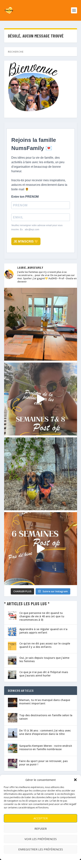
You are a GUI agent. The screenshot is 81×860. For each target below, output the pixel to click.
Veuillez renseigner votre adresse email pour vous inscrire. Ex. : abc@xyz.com (37, 227)
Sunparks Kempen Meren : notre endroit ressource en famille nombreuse (45, 747)
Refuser (40, 828)
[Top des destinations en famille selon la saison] (12, 717)
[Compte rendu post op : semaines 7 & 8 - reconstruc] (40, 399)
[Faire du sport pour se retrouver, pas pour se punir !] (12, 763)
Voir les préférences (40, 839)
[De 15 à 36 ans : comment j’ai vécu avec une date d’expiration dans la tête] (12, 733)
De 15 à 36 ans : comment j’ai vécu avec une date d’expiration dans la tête (45, 732)
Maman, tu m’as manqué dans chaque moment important (44, 701)
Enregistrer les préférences (40, 849)
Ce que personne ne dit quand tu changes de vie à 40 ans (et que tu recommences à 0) (41, 616)
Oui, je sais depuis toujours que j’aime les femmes (44, 659)
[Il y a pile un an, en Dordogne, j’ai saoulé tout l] (40, 473)
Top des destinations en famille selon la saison (45, 716)
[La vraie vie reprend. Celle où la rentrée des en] (40, 324)
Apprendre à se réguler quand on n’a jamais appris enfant (43, 630)
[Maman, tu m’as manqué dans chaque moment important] (12, 702)
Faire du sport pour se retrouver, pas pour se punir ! (43, 762)
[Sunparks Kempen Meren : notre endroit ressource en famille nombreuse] (12, 748)
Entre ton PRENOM (25, 196)
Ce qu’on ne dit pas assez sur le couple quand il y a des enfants (44, 645)
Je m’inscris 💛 (26, 241)
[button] (75, 780)
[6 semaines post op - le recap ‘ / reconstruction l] (40, 548)
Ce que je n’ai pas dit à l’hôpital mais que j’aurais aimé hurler (43, 673)
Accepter (41, 818)
